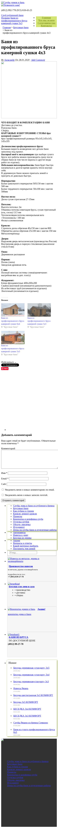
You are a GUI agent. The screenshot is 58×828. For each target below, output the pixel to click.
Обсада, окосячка (21, 524)
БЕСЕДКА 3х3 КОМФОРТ (27, 716)
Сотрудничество (46, 23)
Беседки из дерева (22, 538)
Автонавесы (19, 532)
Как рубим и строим (23, 511)
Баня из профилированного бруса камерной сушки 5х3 (14, 21)
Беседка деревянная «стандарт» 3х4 (31, 674)
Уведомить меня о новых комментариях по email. (29, 489)
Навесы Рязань (20, 688)
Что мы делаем (46, 20)
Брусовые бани (20, 508)
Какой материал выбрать (25, 546)
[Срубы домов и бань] (29, 2)
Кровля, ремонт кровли (25, 513)
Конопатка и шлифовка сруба (28, 519)
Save (6, 368)
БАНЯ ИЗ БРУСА (18, 637)
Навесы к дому (20, 535)
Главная (46, 17)
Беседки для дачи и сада (22, 586)
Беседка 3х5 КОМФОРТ (25, 702)
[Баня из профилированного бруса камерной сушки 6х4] (13, 310)
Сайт (3, 484)
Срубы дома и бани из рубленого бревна (33, 505)
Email (4, 478)
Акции (16, 540)
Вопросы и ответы (22, 543)
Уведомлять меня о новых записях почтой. (26, 495)
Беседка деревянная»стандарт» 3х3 (31, 681)
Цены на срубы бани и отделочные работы (35, 530)
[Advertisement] (29, 401)
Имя (4, 473)
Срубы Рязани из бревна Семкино (30, 722)
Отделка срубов (21, 521)
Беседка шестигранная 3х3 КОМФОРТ (33, 695)
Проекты (17, 516)
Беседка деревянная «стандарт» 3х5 (31, 668)
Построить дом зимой (24, 548)
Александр (9, 60)
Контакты (46, 25)
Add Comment (38, 60)
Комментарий (8, 448)
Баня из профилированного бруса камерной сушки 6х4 (12, 321)
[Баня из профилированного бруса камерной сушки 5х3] (39, 310)
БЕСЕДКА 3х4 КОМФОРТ (27, 709)
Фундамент (19, 527)
